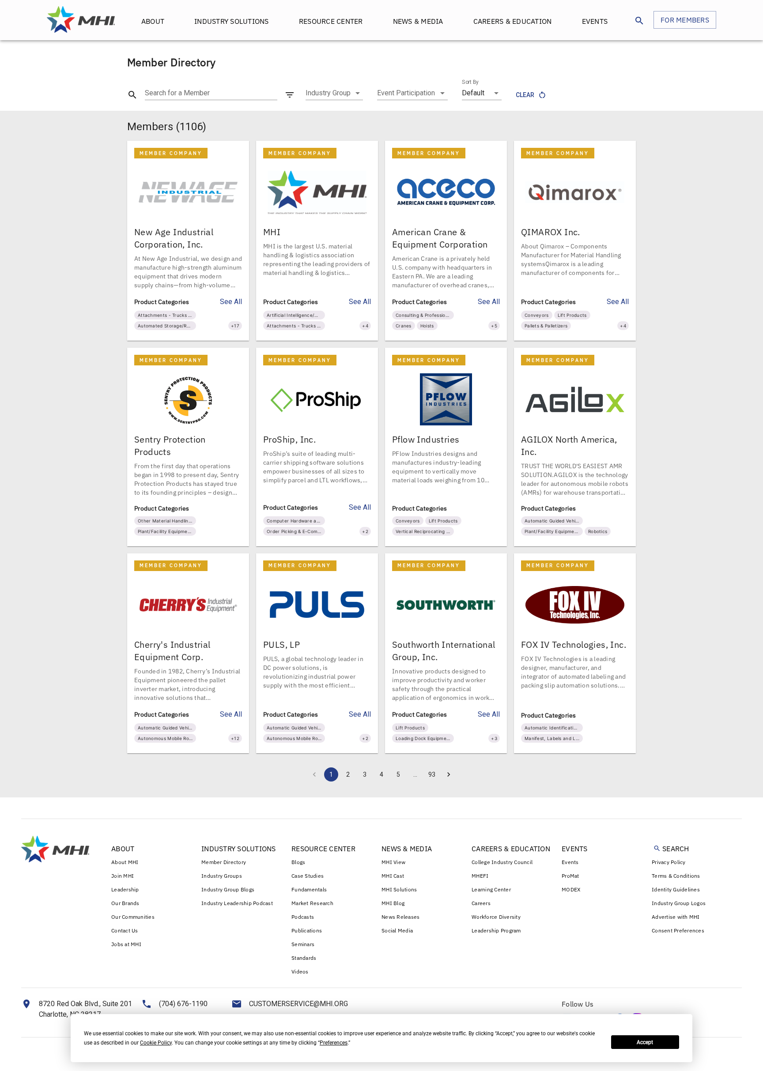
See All (231, 301)
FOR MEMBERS (685, 19)
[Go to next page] (449, 774)
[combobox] (334, 93)
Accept (645, 1042)
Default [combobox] (473, 93)
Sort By (470, 82)
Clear (525, 94)
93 (431, 774)
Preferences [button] (334, 1043)
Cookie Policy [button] (156, 1043)
